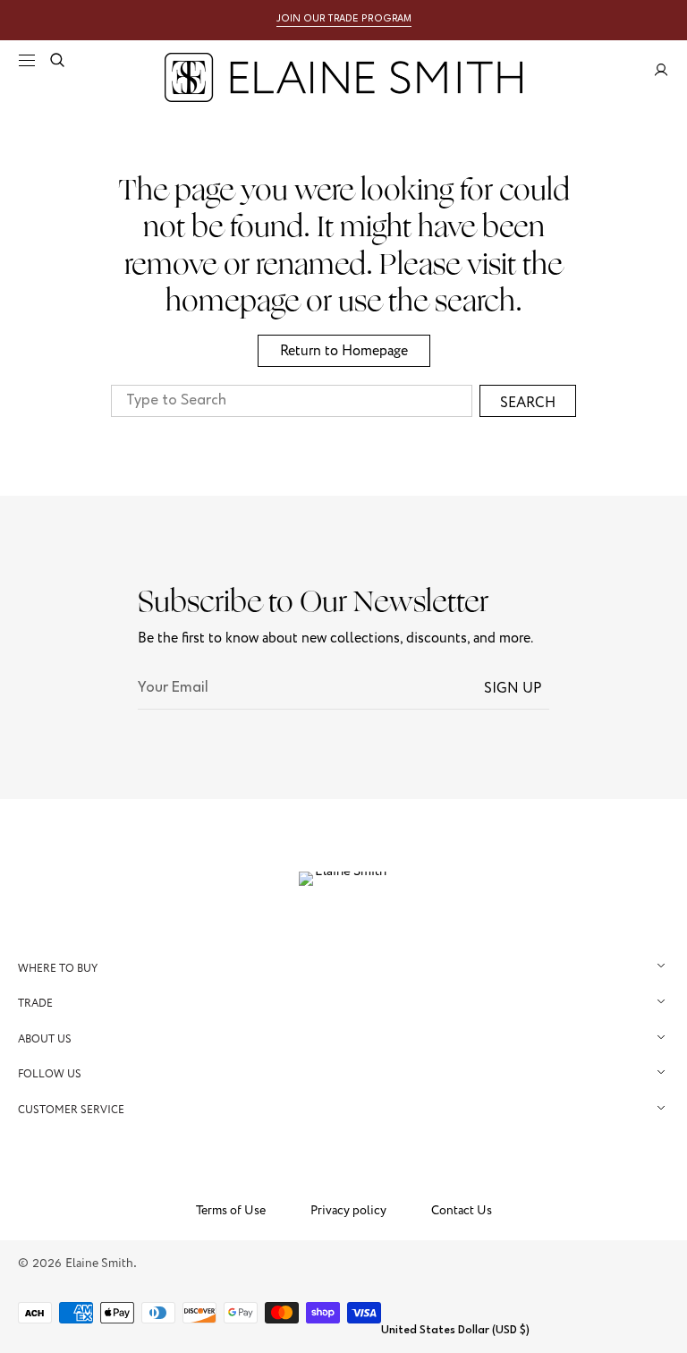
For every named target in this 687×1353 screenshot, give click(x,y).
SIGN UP (513, 688)
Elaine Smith (99, 1263)
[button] (27, 60)
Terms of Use (231, 1211)
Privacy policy (348, 1211)
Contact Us (461, 1211)
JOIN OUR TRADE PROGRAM (343, 19)
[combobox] (291, 401)
